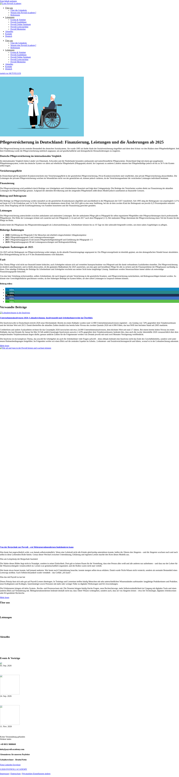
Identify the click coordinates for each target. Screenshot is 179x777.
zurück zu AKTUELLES (10, 73)
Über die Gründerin (18, 10)
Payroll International (8, 627)
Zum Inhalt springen (8, 1)
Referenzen (15, 15)
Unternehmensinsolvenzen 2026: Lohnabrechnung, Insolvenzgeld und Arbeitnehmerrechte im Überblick (46, 318)
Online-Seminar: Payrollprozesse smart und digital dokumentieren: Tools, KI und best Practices (42, 701)
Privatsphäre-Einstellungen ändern (36, 774)
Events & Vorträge (18, 20)
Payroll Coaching (7, 629)
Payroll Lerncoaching (19, 27)
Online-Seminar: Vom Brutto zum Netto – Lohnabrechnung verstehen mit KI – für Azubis (40, 731)
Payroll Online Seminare (20, 24)
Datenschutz (15, 774)
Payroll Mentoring (18, 29)
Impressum (4, 774)
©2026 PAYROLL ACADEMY (13, 769)
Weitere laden (5, 739)
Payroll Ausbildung (18, 22)
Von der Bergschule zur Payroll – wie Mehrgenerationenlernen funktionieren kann (37, 547)
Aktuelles (9, 31)
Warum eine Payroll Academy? (23, 13)
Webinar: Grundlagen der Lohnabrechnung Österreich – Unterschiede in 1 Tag (35, 671)
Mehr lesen (4, 346)
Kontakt (8, 34)
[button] (9, 289)
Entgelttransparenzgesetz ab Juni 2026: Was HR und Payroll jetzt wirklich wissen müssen (48, 653)
